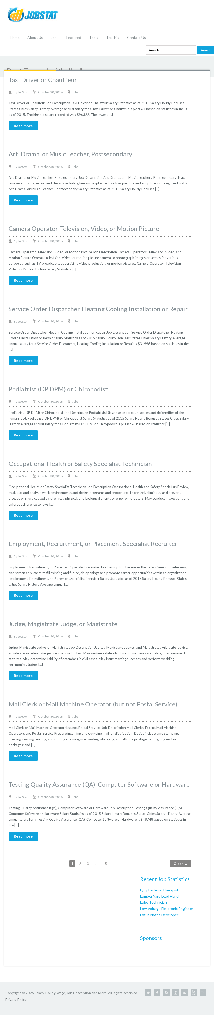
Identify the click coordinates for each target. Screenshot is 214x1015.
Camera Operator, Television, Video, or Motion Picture (84, 228)
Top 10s (112, 37)
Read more (23, 126)
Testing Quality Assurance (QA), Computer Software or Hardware (99, 784)
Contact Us (136, 37)
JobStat (22, 92)
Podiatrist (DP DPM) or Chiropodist (58, 389)
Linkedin (203, 992)
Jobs (54, 37)
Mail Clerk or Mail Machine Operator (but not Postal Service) (93, 704)
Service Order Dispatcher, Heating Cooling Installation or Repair (98, 308)
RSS (166, 992)
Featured (73, 37)
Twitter (148, 992)
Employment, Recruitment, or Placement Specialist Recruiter (93, 543)
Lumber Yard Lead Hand (159, 896)
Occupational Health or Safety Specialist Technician (80, 463)
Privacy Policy (16, 1000)
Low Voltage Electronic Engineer (166, 908)
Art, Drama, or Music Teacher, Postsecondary (70, 154)
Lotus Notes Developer (159, 915)
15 (105, 864)
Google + (175, 992)
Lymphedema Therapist (159, 890)
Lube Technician (153, 902)
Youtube (194, 992)
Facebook (157, 992)
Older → (180, 864)
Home (15, 37)
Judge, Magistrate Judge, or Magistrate (63, 624)
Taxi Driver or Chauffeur (43, 79)
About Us (35, 37)
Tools (93, 37)
